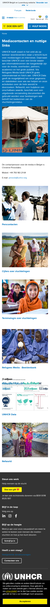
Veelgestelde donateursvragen (16, 554)
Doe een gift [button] (40, 19)
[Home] (16, 17)
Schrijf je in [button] (9, 540)
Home (4, 33)
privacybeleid (11, 591)
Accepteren (25, 601)
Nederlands (31, 10)
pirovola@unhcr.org (18, 177)
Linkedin (3, 516)
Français (18, 10)
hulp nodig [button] (39, 26)
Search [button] (33, 19)
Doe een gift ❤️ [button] (11, 489)
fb (16, 516)
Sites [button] (46, 19)
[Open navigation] (3, 18)
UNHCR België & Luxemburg (10, 516)
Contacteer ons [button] (11, 560)
